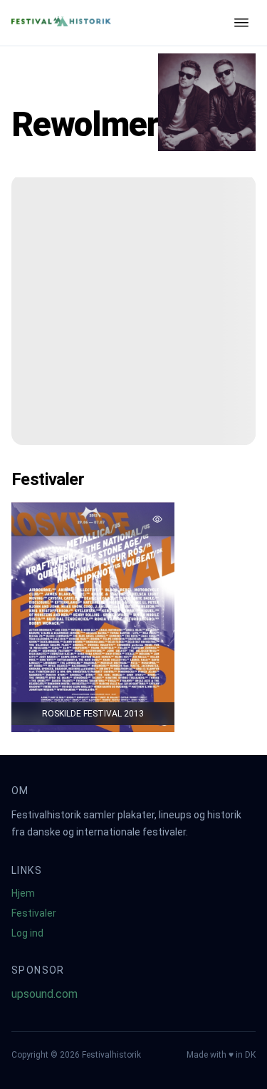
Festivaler (33, 913)
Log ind (27, 933)
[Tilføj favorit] (157, 519)
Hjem (23, 893)
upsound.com (44, 994)
